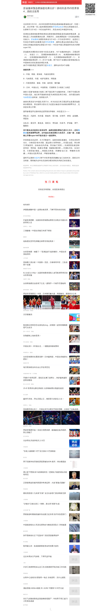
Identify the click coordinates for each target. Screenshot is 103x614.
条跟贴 (51, 197)
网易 (24, 2)
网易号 (30, 2)
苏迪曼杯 (34, 39)
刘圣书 (37, 158)
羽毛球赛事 (49, 42)
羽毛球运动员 (58, 27)
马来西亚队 (27, 97)
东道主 (49, 65)
